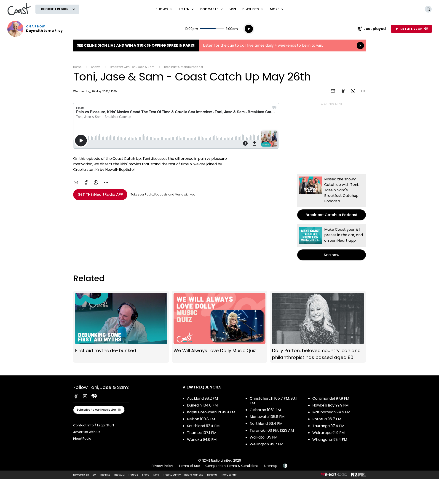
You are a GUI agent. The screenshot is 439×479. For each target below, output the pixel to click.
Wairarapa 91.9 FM (328, 432)
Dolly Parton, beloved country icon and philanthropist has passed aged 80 (318, 327)
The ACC (119, 474)
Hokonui (212, 474)
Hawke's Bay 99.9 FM (330, 405)
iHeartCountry (172, 474)
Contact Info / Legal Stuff (93, 425)
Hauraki (133, 474)
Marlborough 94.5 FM (331, 412)
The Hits (105, 474)
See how (331, 242)
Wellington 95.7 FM (266, 444)
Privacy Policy (162, 465)
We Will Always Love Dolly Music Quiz (220, 327)
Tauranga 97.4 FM (328, 425)
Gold (156, 474)
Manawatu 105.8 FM (267, 416)
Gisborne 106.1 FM (265, 409)
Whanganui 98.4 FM (329, 439)
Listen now (35, 29)
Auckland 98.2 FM (202, 398)
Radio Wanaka (193, 474)
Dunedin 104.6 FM (202, 405)
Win (233, 9)
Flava (145, 474)
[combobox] (363, 91)
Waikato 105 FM (263, 437)
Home (77, 67)
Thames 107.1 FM (201, 432)
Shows (95, 67)
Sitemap (270, 465)
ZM (94, 474)
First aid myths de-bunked (121, 327)
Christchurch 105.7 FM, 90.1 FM (273, 401)
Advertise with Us (86, 432)
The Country (228, 474)
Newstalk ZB (81, 474)
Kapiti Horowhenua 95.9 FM (211, 412)
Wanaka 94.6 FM (202, 439)
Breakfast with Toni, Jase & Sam (132, 67)
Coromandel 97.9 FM (330, 398)
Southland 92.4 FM (203, 425)
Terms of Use (189, 465)
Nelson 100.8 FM (201, 419)
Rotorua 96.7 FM (326, 419)
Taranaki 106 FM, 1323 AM (272, 430)
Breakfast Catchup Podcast (183, 67)
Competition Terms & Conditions (231, 465)
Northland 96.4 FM (266, 423)
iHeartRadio (82, 438)
